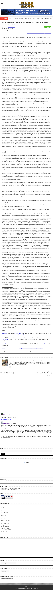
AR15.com (3, 505)
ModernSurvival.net (5, 528)
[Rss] (25, 586)
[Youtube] (27, 586)
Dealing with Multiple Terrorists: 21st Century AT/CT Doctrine (39, 33)
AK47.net (2, 507)
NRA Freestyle (3, 521)
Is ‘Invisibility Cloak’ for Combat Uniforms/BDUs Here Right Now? (10, 372)
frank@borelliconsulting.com (24, 334)
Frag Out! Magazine (5, 513)
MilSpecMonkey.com (5, 526)
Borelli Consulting (17, 333)
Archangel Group (5, 339)
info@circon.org (45, 343)
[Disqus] (26, 394)
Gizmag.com (3, 515)
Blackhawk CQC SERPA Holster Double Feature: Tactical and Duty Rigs (43, 373)
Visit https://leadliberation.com (7, 578)
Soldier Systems (4, 531)
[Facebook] (26, 586)
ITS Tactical (3, 518)
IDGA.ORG (3, 517)
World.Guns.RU (4, 533)
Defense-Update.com (5, 509)
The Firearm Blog (4, 512)
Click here (3, 348)
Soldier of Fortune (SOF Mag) (6, 529)
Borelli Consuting (11, 27)
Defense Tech (3, 510)
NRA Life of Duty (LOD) (5, 520)
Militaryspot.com (4, 525)
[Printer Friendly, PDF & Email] (47, 27)
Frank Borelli (4, 333)
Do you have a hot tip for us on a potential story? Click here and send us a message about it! (10, 489)
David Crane (5, 24)
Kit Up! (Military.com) (5, 523)
